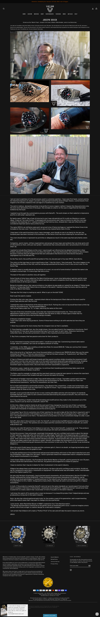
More (64, 14)
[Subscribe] (89, 566)
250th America (82, 545)
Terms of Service (55, 561)
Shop (42, 14)
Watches (36, 14)
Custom (30, 14)
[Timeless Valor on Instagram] (71, 570)
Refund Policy (54, 559)
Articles (70, 14)
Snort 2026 (18, 545)
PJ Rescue (50, 545)
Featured (58, 14)
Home (24, 14)
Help (76, 14)
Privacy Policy (54, 563)
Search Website (55, 557)
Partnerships (50, 14)
